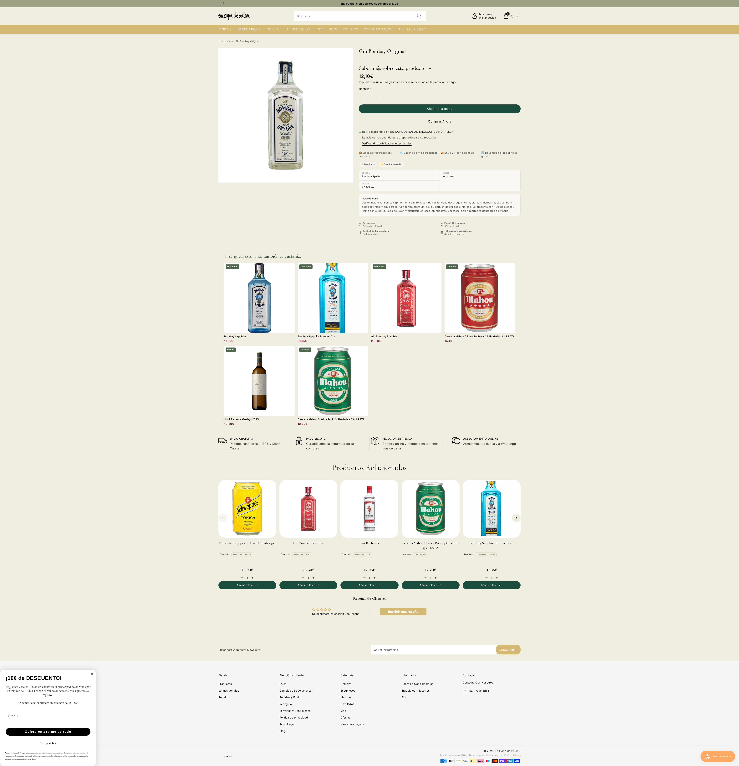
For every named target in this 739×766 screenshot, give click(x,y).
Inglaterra (448, 176)
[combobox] (360, 16)
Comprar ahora (439, 121)
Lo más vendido (228, 690)
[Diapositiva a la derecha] (516, 518)
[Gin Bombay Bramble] (308, 509)
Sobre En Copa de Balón (418, 683)
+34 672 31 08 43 (479, 691)
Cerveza (407, 554)
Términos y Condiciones (295, 710)
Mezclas (345, 697)
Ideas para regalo (352, 724)
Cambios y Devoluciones (295, 690)
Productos (225, 683)
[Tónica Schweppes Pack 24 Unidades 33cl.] (247, 509)
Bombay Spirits (371, 176)
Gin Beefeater (369, 543)
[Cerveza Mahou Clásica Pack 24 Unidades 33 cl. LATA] (431, 509)
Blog (282, 731)
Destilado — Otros (242, 554)
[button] (510, 16)
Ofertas (345, 717)
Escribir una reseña (403, 611)
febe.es (517, 755)
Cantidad (365, 89)
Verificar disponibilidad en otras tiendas (387, 143)
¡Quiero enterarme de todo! (48, 731)
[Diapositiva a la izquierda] (222, 518)
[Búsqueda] (419, 16)
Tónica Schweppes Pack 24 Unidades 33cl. (247, 543)
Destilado (369, 164)
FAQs (282, 683)
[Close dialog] (92, 674)
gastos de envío (399, 82)
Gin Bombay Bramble (308, 543)
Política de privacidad (293, 717)
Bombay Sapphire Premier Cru (491, 543)
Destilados (347, 704)
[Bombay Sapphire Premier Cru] (492, 509)
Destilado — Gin (301, 554)
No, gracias (48, 743)
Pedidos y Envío (289, 697)
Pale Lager (420, 554)
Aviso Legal (286, 724)
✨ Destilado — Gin (391, 164)
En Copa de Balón (507, 751)
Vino (343, 710)
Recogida (285, 704)
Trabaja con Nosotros (416, 690)
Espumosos (347, 690)
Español (227, 756)
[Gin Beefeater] (369, 509)
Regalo (222, 697)
